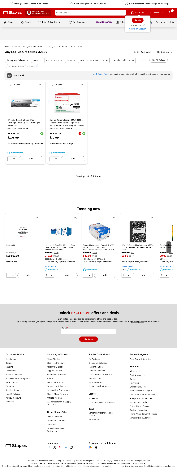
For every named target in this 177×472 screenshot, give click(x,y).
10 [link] (60, 133)
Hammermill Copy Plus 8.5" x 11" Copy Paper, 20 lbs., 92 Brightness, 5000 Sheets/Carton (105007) (60, 247)
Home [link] (7, 46)
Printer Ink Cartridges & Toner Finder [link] (27, 46)
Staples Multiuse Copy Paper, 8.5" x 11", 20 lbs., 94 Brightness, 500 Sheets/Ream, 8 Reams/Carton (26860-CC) (98, 247)
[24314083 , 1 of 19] (23, 232)
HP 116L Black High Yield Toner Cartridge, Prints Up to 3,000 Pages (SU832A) (23, 123)
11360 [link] (95, 253)
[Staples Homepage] (12, 13)
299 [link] (18, 133)
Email (64, 328)
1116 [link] (171, 253)
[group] (22, 246)
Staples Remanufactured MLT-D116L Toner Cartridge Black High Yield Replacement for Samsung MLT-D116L (67, 123)
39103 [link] (56, 253)
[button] (123, 13)
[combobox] (90, 13)
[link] (30, 4)
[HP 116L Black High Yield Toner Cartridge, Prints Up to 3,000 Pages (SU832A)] (25, 102)
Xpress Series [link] (61, 46)
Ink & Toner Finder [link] (101, 74)
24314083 (10, 245)
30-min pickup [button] (50, 267)
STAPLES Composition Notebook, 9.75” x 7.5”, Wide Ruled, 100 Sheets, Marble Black (137, 247)
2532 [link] (132, 253)
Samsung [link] (49, 46)
